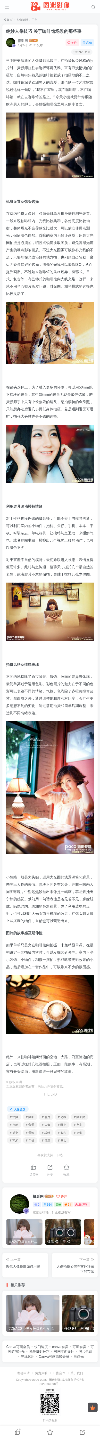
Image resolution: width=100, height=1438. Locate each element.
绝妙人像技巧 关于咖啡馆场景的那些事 (44, 31)
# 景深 (30, 1132)
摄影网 (23, 40)
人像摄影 (22, 19)
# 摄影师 (79, 1117)
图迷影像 (55, 1379)
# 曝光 (62, 1124)
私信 (89, 43)
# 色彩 (78, 1124)
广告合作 (59, 1373)
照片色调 (85, 1351)
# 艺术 (14, 1140)
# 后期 (14, 1132)
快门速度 (41, 1346)
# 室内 (62, 1132)
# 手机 (30, 1140)
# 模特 (46, 1132)
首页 (9, 19)
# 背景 (30, 1124)
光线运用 (27, 1356)
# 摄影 (30, 1117)
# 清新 (46, 1140)
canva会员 (60, 1346)
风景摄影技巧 (39, 1351)
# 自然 (14, 1124)
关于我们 (76, 1373)
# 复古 (62, 1140)
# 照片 (46, 1117)
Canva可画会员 (18, 1346)
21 (69, 1204)
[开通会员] (93, 1407)
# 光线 (62, 1117)
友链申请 (23, 1373)
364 (49, 1204)
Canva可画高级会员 (54, 1356)
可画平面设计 (64, 1351)
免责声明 (41, 1373)
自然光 (79, 1356)
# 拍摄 (14, 1117)
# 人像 (46, 1124)
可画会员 (79, 1346)
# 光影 (78, 1132)
